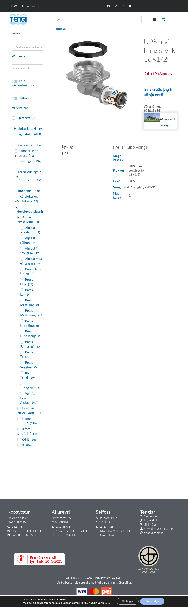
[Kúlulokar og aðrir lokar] (16, 196)
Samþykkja (152, 601)
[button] (154, 19)
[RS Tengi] (21, 372)
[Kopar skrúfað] (18, 418)
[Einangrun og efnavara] (16, 150)
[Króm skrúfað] (18, 429)
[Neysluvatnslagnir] (16, 207)
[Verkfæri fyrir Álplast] (21, 393)
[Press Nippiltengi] (21, 331)
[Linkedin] (122, 6)
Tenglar (147, 512)
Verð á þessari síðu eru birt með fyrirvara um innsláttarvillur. (94, 582)
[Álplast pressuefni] (18, 217)
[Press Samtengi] (21, 341)
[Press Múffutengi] (21, 310)
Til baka (60, 28)
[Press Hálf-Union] (21, 269)
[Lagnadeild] (13, 134)
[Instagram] (115, 6)
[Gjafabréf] (13, 117)
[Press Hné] (21, 279)
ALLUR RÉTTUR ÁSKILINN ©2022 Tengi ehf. (94, 578)
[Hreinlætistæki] (13, 124)
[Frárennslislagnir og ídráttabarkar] (16, 167)
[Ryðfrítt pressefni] (18, 445)
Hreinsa (16, 33)
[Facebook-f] (108, 6)
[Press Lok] (21, 289)
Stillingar (127, 601)
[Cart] (164, 19)
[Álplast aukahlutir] (21, 227)
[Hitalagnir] (16, 186)
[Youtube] (130, 6)
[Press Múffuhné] (21, 300)
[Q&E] (18, 439)
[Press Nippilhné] (21, 320)
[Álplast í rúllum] (21, 238)
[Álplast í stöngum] (21, 248)
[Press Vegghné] (21, 362)
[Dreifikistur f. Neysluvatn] (18, 408)
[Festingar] (16, 161)
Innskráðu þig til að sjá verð (158, 92)
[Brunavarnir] (16, 140)
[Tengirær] (21, 383)
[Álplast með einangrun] (21, 258)
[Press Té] (21, 352)
